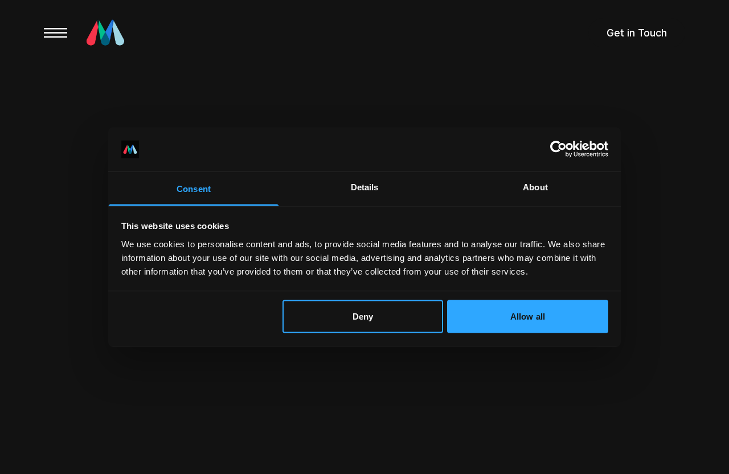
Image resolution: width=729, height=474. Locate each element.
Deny (363, 316)
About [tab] (535, 186)
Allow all (527, 316)
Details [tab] (365, 186)
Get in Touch (637, 33)
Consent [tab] (194, 188)
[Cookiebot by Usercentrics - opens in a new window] (558, 149)
